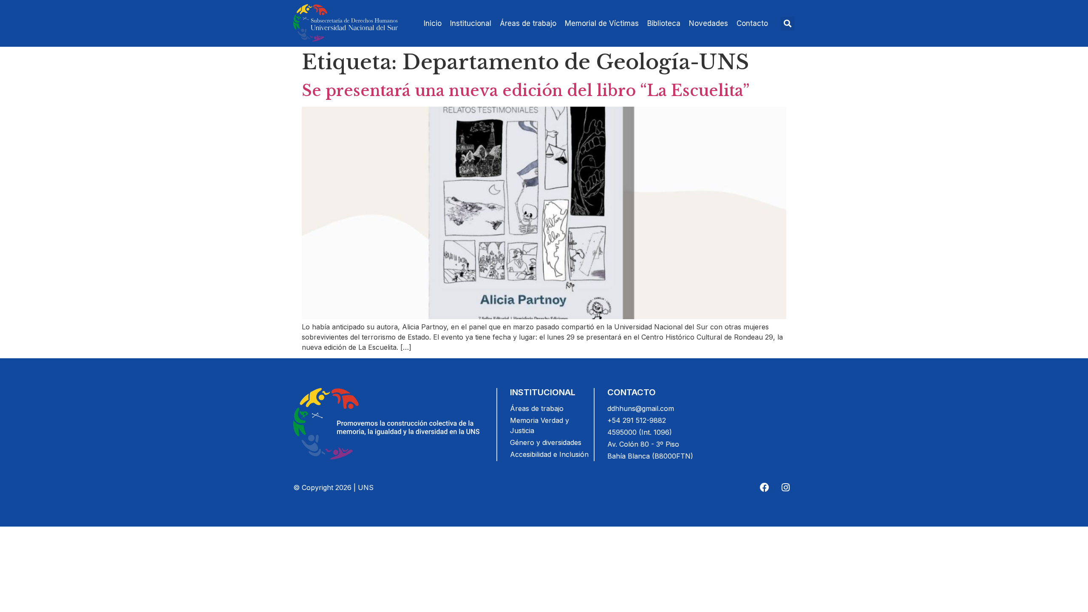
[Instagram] (785, 487)
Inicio (433, 23)
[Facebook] (764, 487)
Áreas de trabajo (528, 23)
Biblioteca (663, 23)
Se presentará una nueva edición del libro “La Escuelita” (526, 90)
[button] (788, 24)
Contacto (752, 23)
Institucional (470, 23)
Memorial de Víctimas (602, 23)
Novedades (708, 23)
